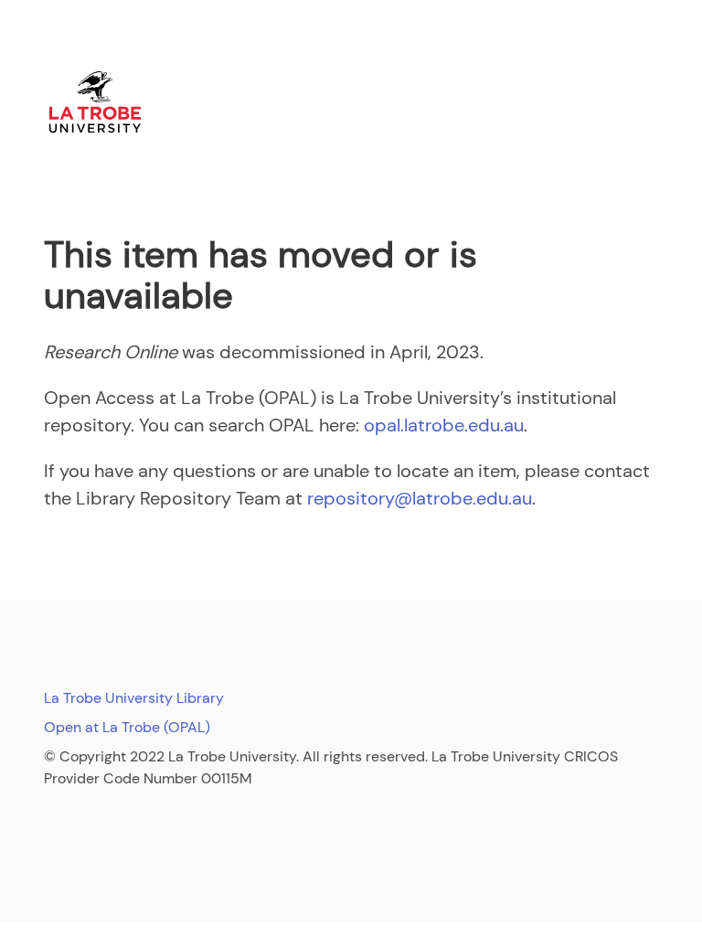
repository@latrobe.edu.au (419, 498)
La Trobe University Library (134, 697)
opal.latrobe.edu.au (444, 425)
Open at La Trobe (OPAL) (127, 727)
